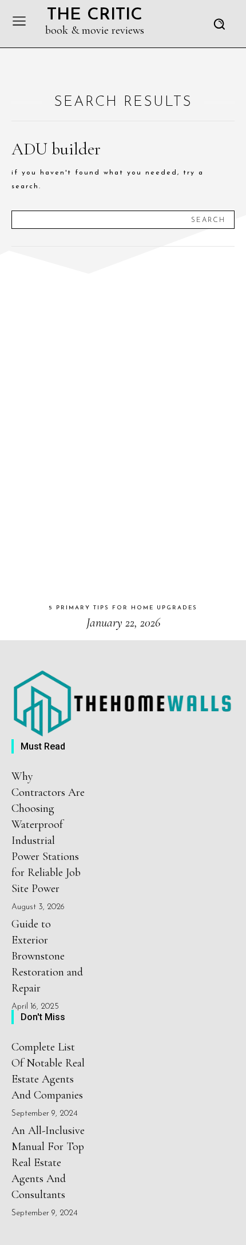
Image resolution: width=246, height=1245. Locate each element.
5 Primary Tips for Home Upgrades (123, 608)
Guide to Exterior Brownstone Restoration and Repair (47, 956)
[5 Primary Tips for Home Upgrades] (123, 425)
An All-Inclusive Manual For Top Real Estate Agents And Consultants (48, 1163)
